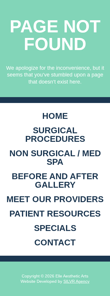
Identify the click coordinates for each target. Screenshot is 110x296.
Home (55, 116)
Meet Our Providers (55, 199)
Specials (55, 228)
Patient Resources (55, 213)
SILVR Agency (76, 281)
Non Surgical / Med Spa (55, 158)
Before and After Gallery (55, 180)
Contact (55, 242)
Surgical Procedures (55, 135)
